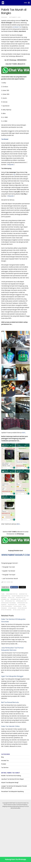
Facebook (14, 587)
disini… (18, 524)
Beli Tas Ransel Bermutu (10, 702)
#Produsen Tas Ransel (8, 603)
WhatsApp (6, 590)
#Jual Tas (11, 597)
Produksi (4, 17)
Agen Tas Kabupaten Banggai (12, 676)
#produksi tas (10, 601)
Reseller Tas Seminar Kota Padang (11, 775)
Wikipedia (10, 165)
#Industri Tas (5, 596)
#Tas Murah (17, 606)
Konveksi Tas (5, 760)
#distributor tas (12, 594)
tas (14, 174)
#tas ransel (12, 608)
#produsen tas (21, 601)
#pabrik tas (5, 599)
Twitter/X (23, 587)
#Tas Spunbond (6, 610)
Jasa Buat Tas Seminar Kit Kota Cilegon (12, 779)
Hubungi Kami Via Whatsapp (15, 859)
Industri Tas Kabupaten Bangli (9, 782)
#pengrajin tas (16, 599)
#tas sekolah (22, 608)
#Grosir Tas (23, 594)
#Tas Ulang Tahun (19, 610)
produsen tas (17, 27)
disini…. (24, 433)
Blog (2, 757)
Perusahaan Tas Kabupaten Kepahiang (12, 791)
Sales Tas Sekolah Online (10, 726)
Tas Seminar (4, 767)
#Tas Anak (21, 604)
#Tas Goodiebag (6, 606)
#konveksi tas (20, 597)
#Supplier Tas (12, 604)
